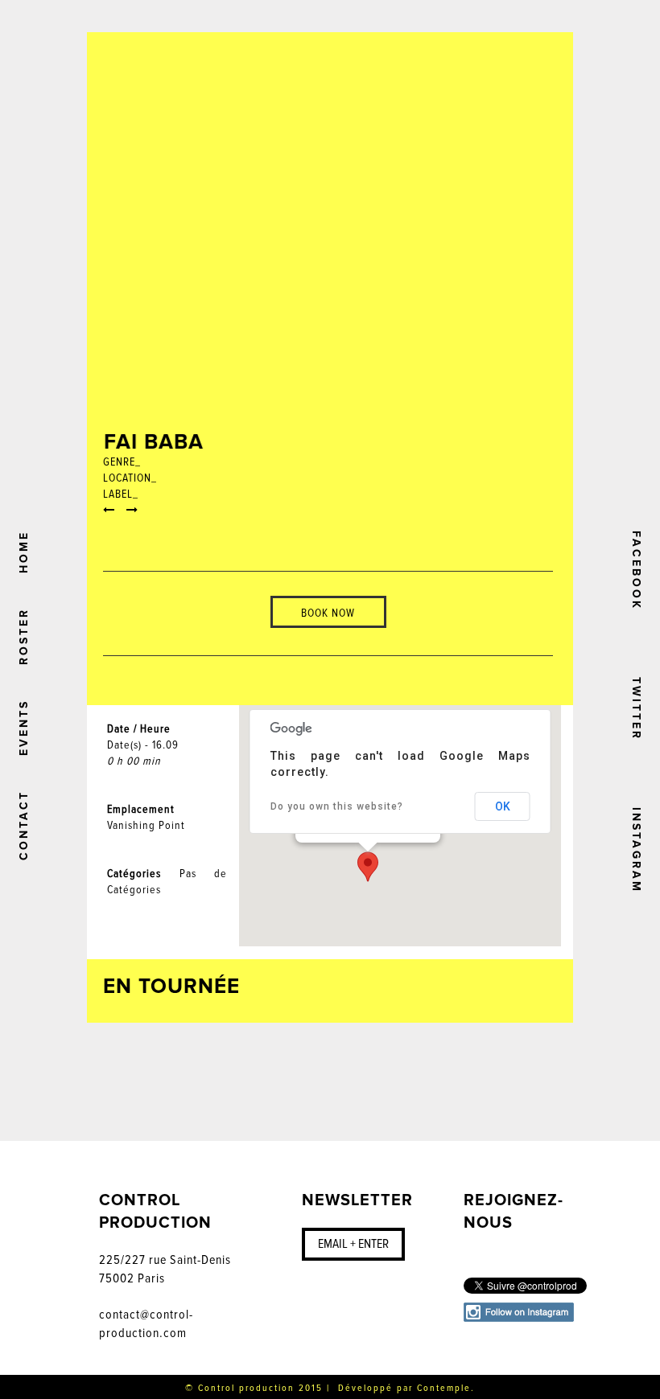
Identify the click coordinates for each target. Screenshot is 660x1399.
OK (502, 806)
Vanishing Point (146, 825)
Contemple (444, 1388)
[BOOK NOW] (328, 588)
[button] (367, 866)
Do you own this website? (336, 806)
